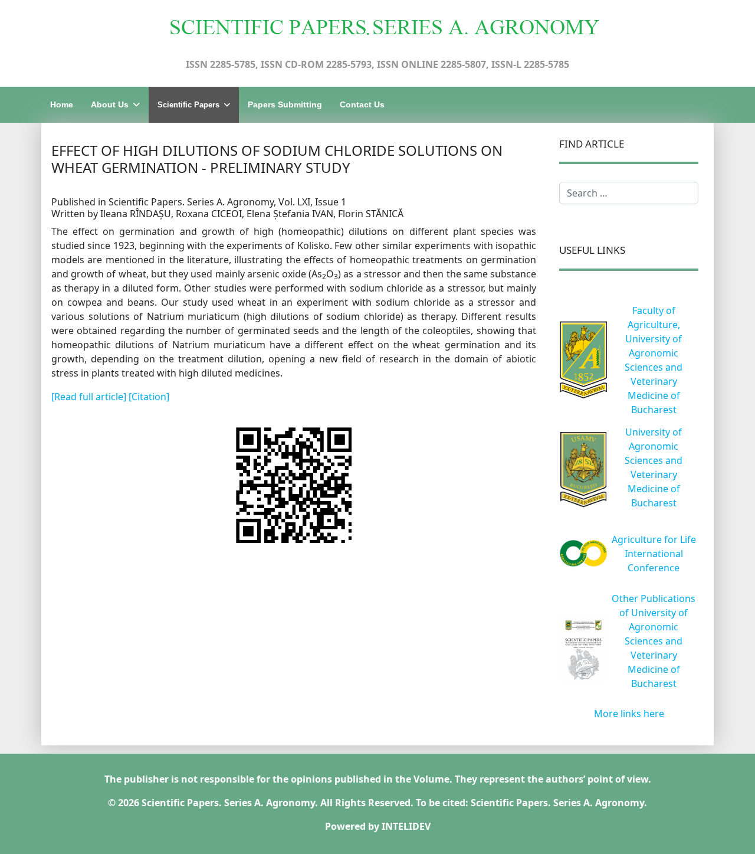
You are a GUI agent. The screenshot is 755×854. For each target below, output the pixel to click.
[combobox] (628, 193)
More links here (629, 713)
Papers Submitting (285, 104)
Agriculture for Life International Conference (654, 553)
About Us (110, 104)
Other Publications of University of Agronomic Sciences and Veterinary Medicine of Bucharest (653, 641)
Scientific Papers (188, 104)
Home (61, 104)
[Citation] (149, 396)
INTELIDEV (406, 826)
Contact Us (362, 104)
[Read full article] (90, 396)
